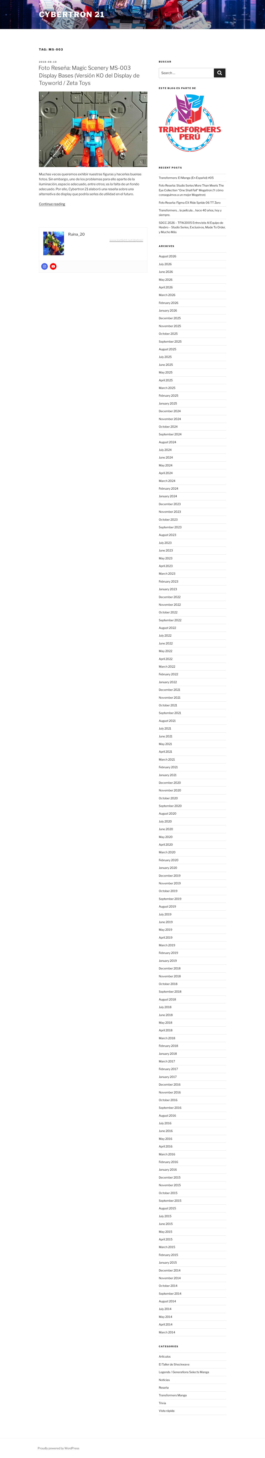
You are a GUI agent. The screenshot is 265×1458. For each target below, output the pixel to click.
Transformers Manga (173, 1395)
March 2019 (167, 945)
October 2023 (168, 519)
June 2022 (166, 643)
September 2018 (170, 991)
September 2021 (170, 713)
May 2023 (165, 558)
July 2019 (165, 914)
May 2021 (165, 744)
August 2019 (167, 906)
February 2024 (168, 488)
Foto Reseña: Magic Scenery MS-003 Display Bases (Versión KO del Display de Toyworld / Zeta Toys (89, 75)
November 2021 (170, 697)
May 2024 (165, 465)
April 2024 (166, 473)
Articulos (165, 1356)
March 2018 (167, 1038)
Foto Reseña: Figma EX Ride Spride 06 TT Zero (189, 202)
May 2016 (165, 1138)
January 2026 (168, 310)
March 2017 (167, 1061)
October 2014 (168, 1285)
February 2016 (168, 1162)
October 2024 (168, 426)
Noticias (164, 1380)
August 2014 (167, 1301)
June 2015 (166, 1224)
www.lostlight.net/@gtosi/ (126, 240)
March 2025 (167, 388)
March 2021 (167, 759)
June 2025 (166, 364)
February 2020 (168, 860)
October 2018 (168, 984)
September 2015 (170, 1200)
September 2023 (170, 527)
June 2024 (166, 457)
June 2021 (165, 736)
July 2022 (165, 635)
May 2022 (165, 651)
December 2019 (170, 875)
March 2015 (167, 1247)
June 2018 (166, 1015)
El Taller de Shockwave (174, 1364)
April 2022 (165, 659)
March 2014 (167, 1332)
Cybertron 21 (72, 14)
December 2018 (170, 968)
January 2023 (168, 589)
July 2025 (165, 357)
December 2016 (170, 1084)
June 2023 (166, 550)
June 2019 (166, 922)
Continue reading (52, 204)
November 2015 (170, 1185)
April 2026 (166, 287)
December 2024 (170, 411)
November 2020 (170, 790)
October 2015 (168, 1193)
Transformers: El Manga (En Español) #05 (186, 177)
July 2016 (165, 1123)
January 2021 (168, 775)
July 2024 (165, 449)
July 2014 (165, 1309)
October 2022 (168, 612)
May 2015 (165, 1231)
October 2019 (168, 891)
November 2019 (170, 883)
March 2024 (167, 481)
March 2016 (167, 1154)
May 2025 (165, 372)
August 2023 (167, 535)
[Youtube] (53, 266)
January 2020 (168, 867)
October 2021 (168, 705)
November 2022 (170, 604)
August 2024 (167, 442)
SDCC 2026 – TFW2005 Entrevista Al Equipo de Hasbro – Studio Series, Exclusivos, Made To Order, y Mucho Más (192, 227)
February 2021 (168, 767)
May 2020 (166, 837)
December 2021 (169, 689)
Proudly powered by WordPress (58, 1448)
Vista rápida (167, 1410)
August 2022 (167, 628)
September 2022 (170, 620)
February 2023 (168, 581)
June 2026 (166, 271)
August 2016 (167, 1115)
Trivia (162, 1403)
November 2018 (170, 976)
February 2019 (168, 953)
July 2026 (165, 264)
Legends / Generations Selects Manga (184, 1372)
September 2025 (170, 341)
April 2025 (166, 380)
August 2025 (167, 349)
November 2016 (170, 1092)
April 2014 (165, 1324)
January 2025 (168, 403)
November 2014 (170, 1278)
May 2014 (165, 1316)
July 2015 (165, 1216)
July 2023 (165, 542)
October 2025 (168, 333)
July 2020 (165, 821)
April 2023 (166, 566)
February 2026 (168, 303)
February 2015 (168, 1255)
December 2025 (170, 318)
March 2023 (167, 573)
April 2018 (165, 1030)
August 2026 (167, 256)
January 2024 (168, 496)
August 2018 (167, 999)
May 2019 (165, 929)
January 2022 (168, 682)
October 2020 (168, 798)
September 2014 (170, 1293)
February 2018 (168, 1045)
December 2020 (170, 782)
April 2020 (166, 844)
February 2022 (168, 674)
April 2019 (165, 937)
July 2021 (165, 728)
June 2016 (166, 1131)
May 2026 (165, 279)
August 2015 (167, 1208)
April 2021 (165, 751)
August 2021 (167, 720)
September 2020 (170, 806)
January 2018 (168, 1053)
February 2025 (168, 395)
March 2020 (167, 852)
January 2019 (168, 960)
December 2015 (170, 1177)
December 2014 (170, 1270)
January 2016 (168, 1169)
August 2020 (167, 813)
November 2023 (170, 511)
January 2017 (168, 1077)
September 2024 (170, 434)
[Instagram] (44, 266)
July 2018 (165, 1007)
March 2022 (167, 666)
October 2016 (168, 1100)
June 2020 (166, 829)
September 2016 (170, 1107)
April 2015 (165, 1239)
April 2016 (165, 1146)
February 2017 (168, 1069)
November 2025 (170, 326)
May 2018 (165, 1022)
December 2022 (170, 597)
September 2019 (170, 899)
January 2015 (168, 1262)
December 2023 (170, 504)
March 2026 (167, 295)
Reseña (164, 1387)
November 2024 (170, 419)
